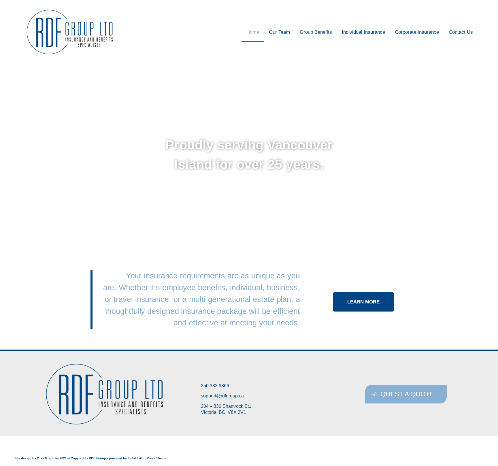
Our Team (279, 32)
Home (252, 32)
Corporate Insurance (417, 32)
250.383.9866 (215, 385)
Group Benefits (316, 32)
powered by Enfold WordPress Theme (137, 458)
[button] (5, 154)
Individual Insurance (363, 32)
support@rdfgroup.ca (222, 395)
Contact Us (461, 32)
